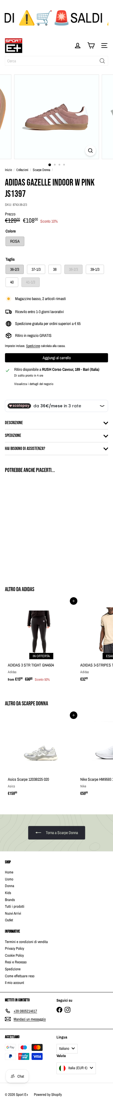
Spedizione (33, 346)
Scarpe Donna (41, 170)
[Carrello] (91, 45)
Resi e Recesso (16, 962)
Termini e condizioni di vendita (26, 941)
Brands (10, 899)
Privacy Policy (14, 948)
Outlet (9, 920)
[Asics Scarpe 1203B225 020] (41, 757)
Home (9, 872)
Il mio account (14, 982)
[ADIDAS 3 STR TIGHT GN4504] (41, 643)
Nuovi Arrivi (13, 913)
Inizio (8, 170)
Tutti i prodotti (14, 906)
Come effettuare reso (19, 976)
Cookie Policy (14, 955)
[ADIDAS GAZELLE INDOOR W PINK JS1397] (41, 526)
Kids (8, 892)
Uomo (9, 879)
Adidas (28, 589)
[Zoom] (90, 150)
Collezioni (22, 170)
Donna (9, 885)
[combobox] (56, 61)
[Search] (102, 61)
